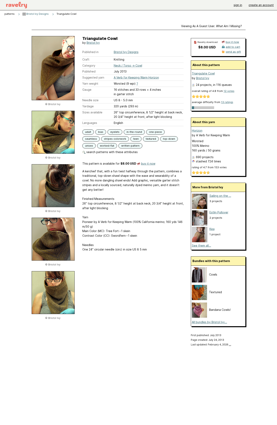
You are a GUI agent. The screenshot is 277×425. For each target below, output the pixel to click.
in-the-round (134, 131)
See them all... (201, 245)
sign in (238, 5)
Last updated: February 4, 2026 (211, 344)
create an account (261, 5)
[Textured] (199, 299)
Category (88, 65)
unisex (89, 145)
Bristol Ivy (93, 42)
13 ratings (227, 102)
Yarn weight (90, 83)
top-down (169, 138)
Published (89, 71)
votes (229, 91)
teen (136, 138)
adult (88, 131)
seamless (91, 138)
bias (100, 131)
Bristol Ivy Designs (37, 13)
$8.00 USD (207, 47)
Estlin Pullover (218, 212)
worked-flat (107, 145)
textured (151, 138)
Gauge (86, 89)
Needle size (90, 100)
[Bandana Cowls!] (199, 316)
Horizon (197, 130)
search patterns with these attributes (112, 152)
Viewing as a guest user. (211, 26)
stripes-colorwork (115, 138)
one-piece (155, 131)
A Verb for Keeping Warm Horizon (136, 77)
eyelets (114, 131)
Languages (89, 123)
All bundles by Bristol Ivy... (209, 322)
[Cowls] (199, 281)
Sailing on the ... (220, 195)
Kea (212, 229)
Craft (85, 59)
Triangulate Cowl (203, 73)
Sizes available (92, 112)
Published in (90, 52)
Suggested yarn (93, 77)
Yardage (88, 106)
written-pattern (130, 145)
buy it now (148, 163)
